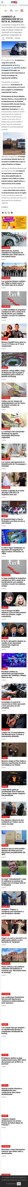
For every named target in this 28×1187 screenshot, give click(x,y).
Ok (19, 1184)
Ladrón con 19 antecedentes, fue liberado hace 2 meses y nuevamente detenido (13, 734)
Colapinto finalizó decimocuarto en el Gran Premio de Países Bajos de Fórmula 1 (12, 1122)
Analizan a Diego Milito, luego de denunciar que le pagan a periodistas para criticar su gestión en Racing (13, 373)
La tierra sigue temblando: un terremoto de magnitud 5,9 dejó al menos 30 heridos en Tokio (13, 551)
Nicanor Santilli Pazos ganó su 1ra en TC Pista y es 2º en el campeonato (13, 344)
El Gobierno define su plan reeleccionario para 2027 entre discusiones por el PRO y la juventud (13, 1061)
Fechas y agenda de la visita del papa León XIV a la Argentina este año (12, 493)
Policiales (5, 729)
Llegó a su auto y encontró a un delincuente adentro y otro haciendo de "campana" (14, 940)
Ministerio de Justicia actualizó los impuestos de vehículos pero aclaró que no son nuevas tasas (12, 254)
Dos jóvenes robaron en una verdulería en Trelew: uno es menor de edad (12, 822)
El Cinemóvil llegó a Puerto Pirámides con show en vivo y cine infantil (13, 521)
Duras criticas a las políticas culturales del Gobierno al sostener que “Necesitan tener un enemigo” (13, 969)
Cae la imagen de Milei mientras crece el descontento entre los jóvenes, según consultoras (13, 613)
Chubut (4, 516)
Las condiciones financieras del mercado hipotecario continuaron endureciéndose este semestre (12, 1000)
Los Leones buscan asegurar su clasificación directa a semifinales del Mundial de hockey (13, 1030)
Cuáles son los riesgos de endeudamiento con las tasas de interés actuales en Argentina (13, 404)
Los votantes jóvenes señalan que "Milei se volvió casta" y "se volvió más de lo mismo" (13, 283)
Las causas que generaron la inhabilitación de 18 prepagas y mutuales (13, 464)
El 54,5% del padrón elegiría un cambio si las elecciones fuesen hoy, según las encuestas (13, 644)
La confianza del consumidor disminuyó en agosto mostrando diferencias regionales (12, 434)
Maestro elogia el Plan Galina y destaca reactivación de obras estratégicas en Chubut (13, 763)
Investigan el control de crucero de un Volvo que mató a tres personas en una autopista (13, 705)
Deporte (4, 339)
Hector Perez (9, 38)
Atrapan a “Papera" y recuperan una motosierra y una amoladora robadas (12, 911)
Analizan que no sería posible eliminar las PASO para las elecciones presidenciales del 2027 (13, 851)
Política (5, 607)
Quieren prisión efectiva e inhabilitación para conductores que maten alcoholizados (11, 1091)
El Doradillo (4, 207)
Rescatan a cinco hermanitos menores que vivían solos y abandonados (13, 1151)
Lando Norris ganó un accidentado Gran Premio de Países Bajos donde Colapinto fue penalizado (13, 792)
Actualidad (6, 247)
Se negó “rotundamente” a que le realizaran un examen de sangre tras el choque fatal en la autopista (13, 882)
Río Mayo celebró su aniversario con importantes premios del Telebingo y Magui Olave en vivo (13, 674)
